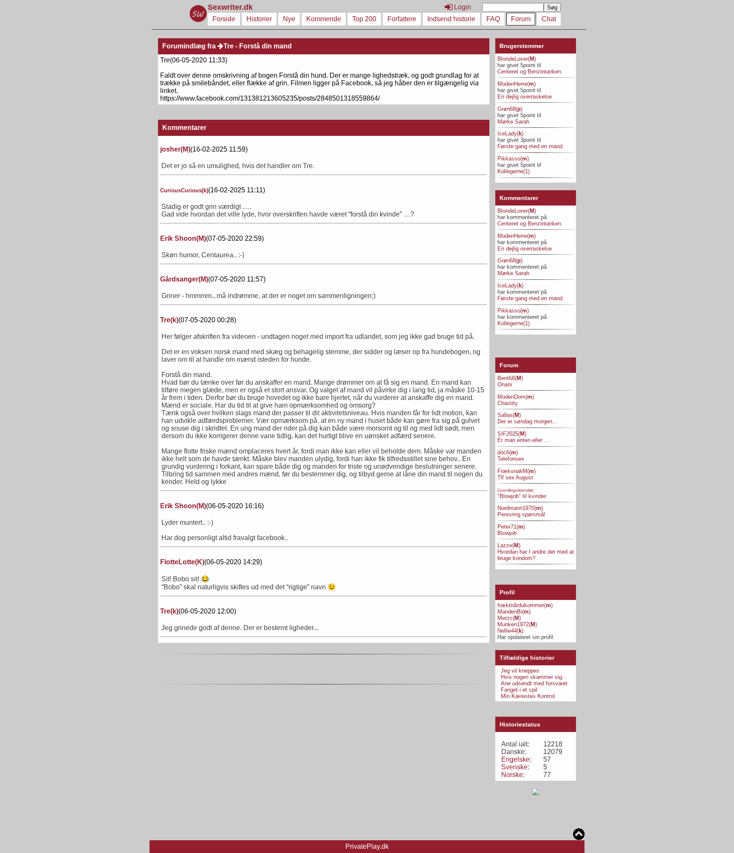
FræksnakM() (516, 471)
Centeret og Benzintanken (529, 71)
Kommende (323, 19)
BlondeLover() (516, 59)
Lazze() (508, 545)
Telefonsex (510, 459)
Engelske (515, 759)
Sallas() (509, 415)
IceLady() (510, 133)
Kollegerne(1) (513, 171)
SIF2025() (511, 434)
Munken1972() (517, 624)
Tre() (169, 320)
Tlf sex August (515, 477)
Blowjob (507, 533)
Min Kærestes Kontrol (528, 696)
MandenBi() (514, 611)
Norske (512, 774)
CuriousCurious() (184, 190)
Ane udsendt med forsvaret (534, 683)
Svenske (514, 767)
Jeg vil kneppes (520, 670)
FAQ (493, 19)
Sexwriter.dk (231, 7)
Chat (549, 19)
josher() (175, 149)
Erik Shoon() (183, 238)
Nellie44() (510, 631)
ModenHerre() (516, 84)
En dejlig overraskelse (524, 96)
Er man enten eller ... (523, 440)
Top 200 (364, 19)
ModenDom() (515, 397)
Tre (228, 46)
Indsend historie (451, 19)
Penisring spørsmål (521, 514)
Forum (521, 19)
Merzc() (509, 618)
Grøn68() (509, 109)
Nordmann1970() (520, 508)
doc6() (507, 452)
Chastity (507, 403)
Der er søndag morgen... (527, 421)
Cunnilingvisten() (515, 490)
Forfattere (401, 19)
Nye (289, 19)
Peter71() (511, 527)
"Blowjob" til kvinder (521, 496)
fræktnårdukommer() (525, 605)
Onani (504, 384)
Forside (223, 19)
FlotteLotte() (182, 562)
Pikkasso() (513, 158)
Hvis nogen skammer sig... (534, 677)
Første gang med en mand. (530, 146)
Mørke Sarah (513, 121)
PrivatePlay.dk (367, 846)
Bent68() (510, 378)
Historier (259, 19)
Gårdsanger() (184, 279)
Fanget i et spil (519, 690)
